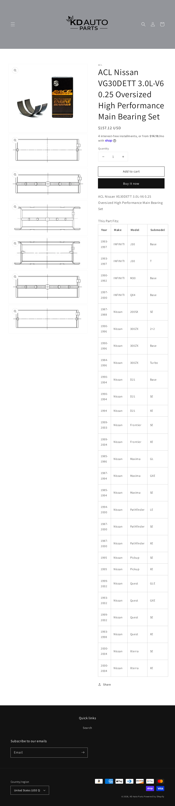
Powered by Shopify (154, 796)
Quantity (103, 148)
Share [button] (107, 684)
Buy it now (131, 183)
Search (87, 728)
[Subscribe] (83, 752)
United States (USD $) (27, 790)
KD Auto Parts (136, 796)
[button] (13, 24)
